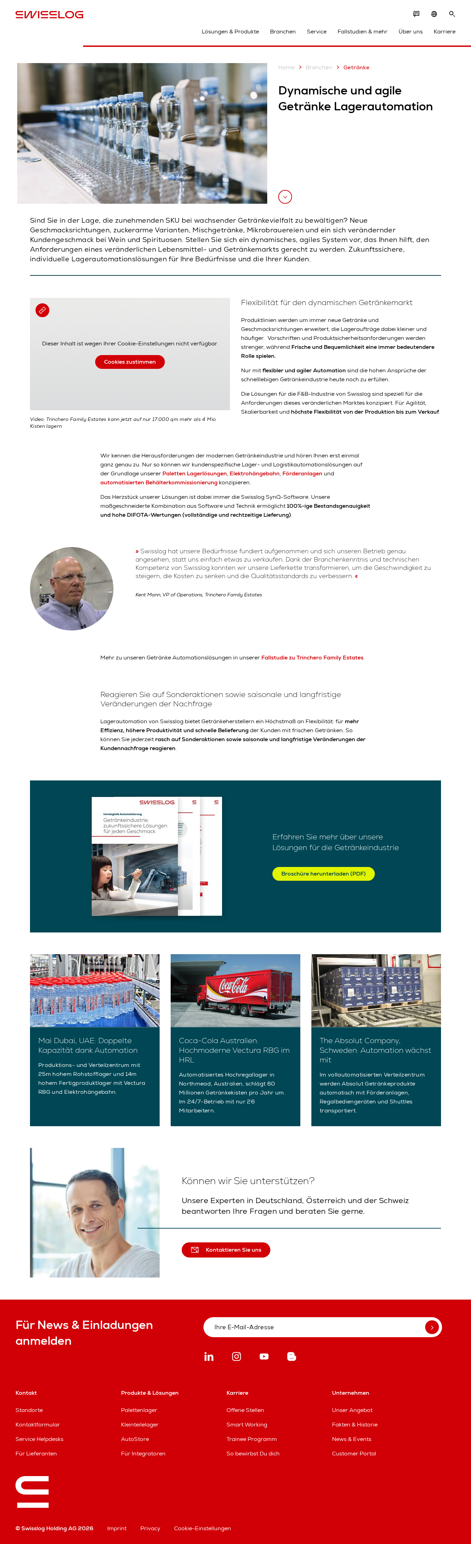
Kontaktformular (38, 1424)
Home (286, 67)
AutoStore (135, 1439)
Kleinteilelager (140, 1424)
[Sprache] (434, 14)
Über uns (411, 31)
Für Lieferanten (36, 1453)
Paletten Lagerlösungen (194, 473)
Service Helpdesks (39, 1439)
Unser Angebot (352, 1410)
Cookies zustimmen (130, 361)
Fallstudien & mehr (363, 31)
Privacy (150, 1528)
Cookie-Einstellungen (202, 1528)
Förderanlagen (302, 473)
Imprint (117, 1528)
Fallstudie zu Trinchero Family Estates (312, 657)
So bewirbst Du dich (253, 1453)
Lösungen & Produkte (230, 31)
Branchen (283, 31)
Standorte (29, 1410)
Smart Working (247, 1424)
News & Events (351, 1439)
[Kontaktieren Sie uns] (416, 14)
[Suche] (452, 14)
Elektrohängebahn (255, 473)
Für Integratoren (143, 1453)
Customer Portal (354, 1453)
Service (317, 31)
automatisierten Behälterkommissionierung (159, 482)
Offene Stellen (245, 1410)
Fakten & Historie (355, 1424)
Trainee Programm (252, 1439)
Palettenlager (139, 1410)
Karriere (444, 31)
